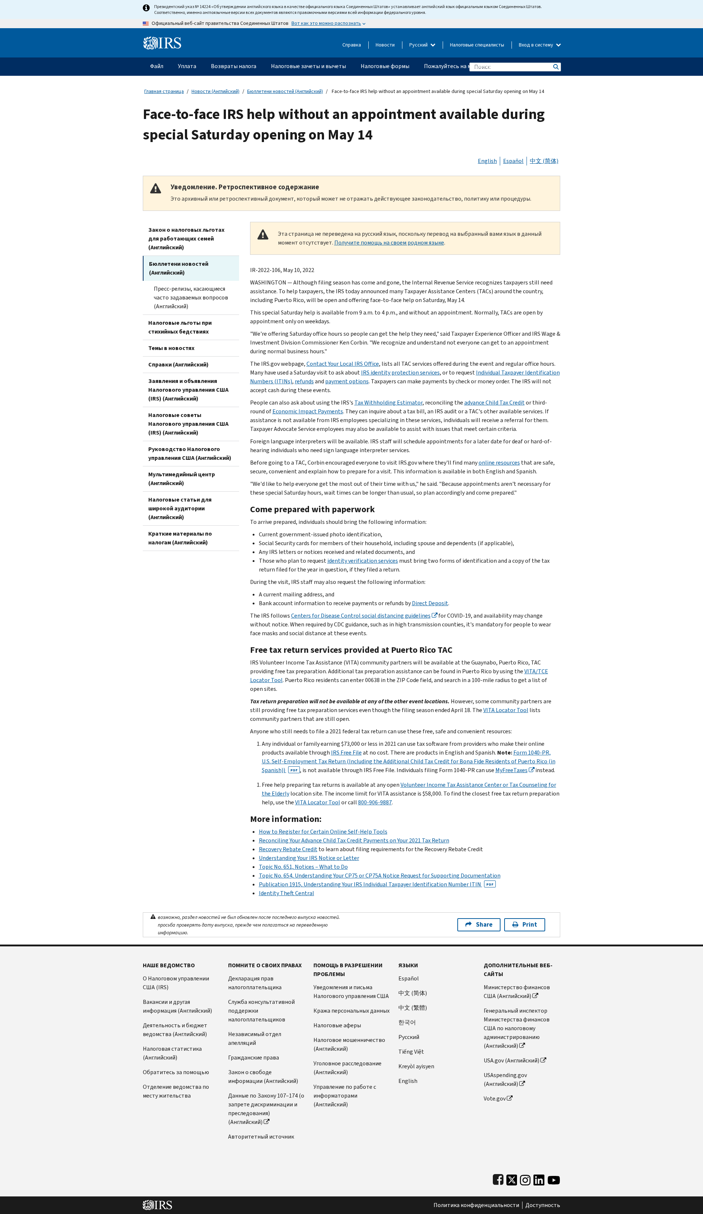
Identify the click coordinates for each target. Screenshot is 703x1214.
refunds (304, 381)
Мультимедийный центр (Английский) (181, 478)
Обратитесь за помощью (176, 1072)
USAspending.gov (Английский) (505, 1079)
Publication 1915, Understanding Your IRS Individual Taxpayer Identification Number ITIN (376, 884)
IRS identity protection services (400, 372)
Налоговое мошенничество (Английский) (349, 1044)
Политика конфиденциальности (476, 1205)
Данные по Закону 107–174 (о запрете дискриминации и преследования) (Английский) (266, 1109)
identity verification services (362, 561)
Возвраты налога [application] (233, 66)
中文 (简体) (544, 161)
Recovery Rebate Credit (288, 849)
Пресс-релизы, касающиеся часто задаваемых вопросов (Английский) (191, 297)
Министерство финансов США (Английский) (517, 991)
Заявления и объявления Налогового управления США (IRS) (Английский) (188, 389)
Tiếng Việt (411, 1051)
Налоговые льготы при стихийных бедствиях (180, 327)
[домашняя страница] (162, 40)
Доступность (542, 1205)
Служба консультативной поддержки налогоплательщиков (261, 1010)
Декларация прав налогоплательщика (255, 983)
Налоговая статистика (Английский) (172, 1053)
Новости (385, 44)
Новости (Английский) (215, 91)
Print (529, 924)
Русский (419, 44)
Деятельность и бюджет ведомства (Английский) (175, 1029)
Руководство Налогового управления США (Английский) (189, 453)
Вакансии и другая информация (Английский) (177, 1006)
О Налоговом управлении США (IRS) (176, 983)
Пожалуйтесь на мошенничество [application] (467, 66)
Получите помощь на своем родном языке (389, 242)
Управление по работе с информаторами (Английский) (344, 1095)
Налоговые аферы (337, 1025)
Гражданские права (253, 1057)
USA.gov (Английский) (511, 1060)
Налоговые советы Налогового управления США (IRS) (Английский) (188, 423)
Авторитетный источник (261, 1136)
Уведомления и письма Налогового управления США (351, 991)
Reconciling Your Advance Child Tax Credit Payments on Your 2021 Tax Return (354, 840)
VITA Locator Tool (505, 710)
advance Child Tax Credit (494, 402)
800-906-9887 (375, 802)
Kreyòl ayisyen (416, 1066)
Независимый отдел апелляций (254, 1038)
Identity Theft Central (286, 893)
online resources (499, 462)
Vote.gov (495, 1098)
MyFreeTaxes (511, 770)
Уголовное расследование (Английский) (347, 1068)
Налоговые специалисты (477, 44)
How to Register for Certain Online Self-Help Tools (323, 831)
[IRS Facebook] (498, 1178)
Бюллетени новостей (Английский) (285, 91)
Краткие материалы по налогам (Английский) (180, 538)
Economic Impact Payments (307, 411)
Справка (351, 44)
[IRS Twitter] (511, 1178)
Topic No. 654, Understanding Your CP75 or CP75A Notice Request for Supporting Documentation (380, 875)
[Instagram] (525, 1178)
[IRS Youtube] (553, 1178)
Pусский (408, 1037)
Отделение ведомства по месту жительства (176, 1091)
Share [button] (484, 924)
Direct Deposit (430, 603)
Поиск (555, 66)
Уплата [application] (187, 66)
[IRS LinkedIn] (538, 1178)
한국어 (407, 1022)
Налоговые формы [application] (385, 66)
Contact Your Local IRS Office (342, 364)
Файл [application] (156, 66)
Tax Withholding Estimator (388, 402)
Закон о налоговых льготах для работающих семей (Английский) (186, 238)
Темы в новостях (171, 348)
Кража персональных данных (351, 1010)
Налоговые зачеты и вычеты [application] (308, 66)
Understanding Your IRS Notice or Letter (309, 858)
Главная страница (164, 91)
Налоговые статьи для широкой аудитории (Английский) (180, 508)
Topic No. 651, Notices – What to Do (303, 867)
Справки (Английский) (178, 364)
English (487, 161)
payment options (347, 381)
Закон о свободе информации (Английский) (263, 1076)
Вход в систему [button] (536, 44)
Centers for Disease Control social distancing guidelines (361, 615)
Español (513, 161)
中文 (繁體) (412, 1008)
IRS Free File (346, 752)
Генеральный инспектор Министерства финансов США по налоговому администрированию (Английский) (517, 1028)
